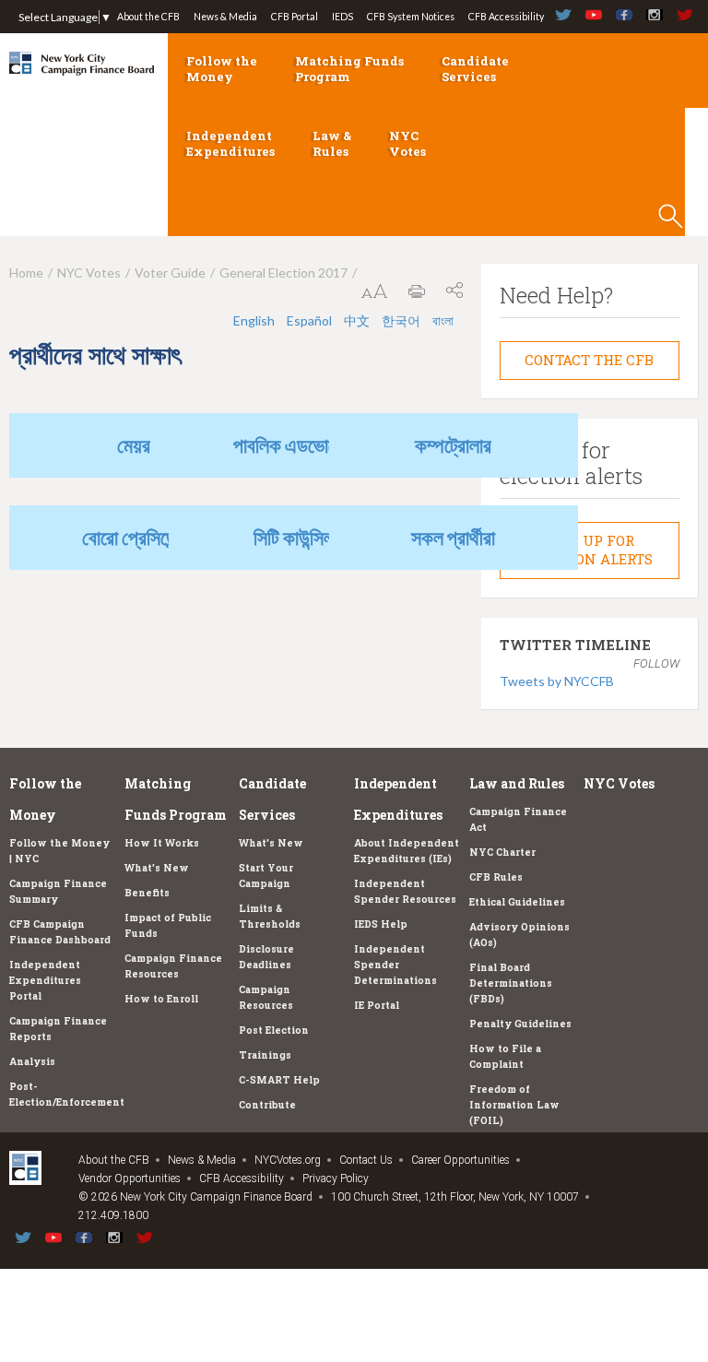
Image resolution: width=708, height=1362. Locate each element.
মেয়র (133, 444)
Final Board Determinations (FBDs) (510, 983)
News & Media (225, 16)
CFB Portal (294, 16)
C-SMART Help (279, 1079)
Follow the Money (221, 69)
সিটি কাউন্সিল (294, 537)
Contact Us (366, 1160)
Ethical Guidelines (517, 901)
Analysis (32, 1061)
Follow (656, 663)
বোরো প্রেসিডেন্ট (133, 537)
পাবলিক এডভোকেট (293, 444)
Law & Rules (332, 143)
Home (26, 272)
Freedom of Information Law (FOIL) (514, 1105)
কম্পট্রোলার (453, 444)
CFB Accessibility (506, 16)
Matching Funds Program (349, 69)
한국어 (401, 320)
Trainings (265, 1054)
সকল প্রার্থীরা (453, 537)
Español (309, 320)
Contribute (267, 1104)
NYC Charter (502, 852)
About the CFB (148, 16)
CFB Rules (496, 876)
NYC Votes (407, 143)
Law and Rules (516, 783)
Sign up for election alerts (589, 549)
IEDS (342, 16)
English (254, 320)
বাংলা (443, 320)
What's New (156, 867)
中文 (357, 320)
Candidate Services (475, 69)
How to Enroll (161, 998)
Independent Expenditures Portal (45, 980)
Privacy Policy (335, 1178)
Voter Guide (170, 272)
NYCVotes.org (287, 1160)
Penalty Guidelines (520, 1023)
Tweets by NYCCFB (557, 681)
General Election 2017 (283, 272)
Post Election (274, 1030)
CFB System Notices (410, 16)
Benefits (147, 892)
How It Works (161, 842)
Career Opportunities (460, 1160)
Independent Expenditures (230, 143)
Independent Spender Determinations (395, 964)
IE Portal (376, 1005)
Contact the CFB (589, 359)
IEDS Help (380, 924)
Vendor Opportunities (129, 1178)
